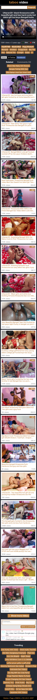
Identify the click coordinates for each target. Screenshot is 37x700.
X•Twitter (11, 57)
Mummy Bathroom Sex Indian (12, 666)
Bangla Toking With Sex (18, 69)
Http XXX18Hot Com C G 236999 (18, 659)
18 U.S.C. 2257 (28, 698)
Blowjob (5, 50)
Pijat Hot (31, 653)
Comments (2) (24, 62)
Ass (3, 52)
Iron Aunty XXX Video (9, 650)
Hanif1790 (6, 47)
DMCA (17, 698)
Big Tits (32, 50)
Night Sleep (25, 656)
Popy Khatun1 (28, 47)
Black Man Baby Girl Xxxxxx (18, 66)
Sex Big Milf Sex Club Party (18, 673)
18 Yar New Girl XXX (24, 689)
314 (26, 43)
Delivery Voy (9, 683)
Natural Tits (10, 52)
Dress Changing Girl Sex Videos (18, 679)
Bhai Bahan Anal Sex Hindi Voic (18, 72)
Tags (12, 698)
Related (9, 62)
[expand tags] (32, 52)
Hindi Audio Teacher (28, 650)
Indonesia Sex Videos (18, 669)
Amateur (13, 50)
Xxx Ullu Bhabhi (13, 656)
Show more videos (20, 615)
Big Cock (29, 683)
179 (33, 43)
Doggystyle (22, 50)
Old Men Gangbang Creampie (14, 653)
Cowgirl (20, 52)
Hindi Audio (19, 683)
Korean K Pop (31, 666)
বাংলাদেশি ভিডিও (9, 689)
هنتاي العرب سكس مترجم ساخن (18, 663)
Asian (27, 52)
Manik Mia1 (16, 47)
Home (5, 698)
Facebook (21, 57)
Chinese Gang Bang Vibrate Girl (18, 686)
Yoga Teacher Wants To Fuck (18, 676)
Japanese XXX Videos (18, 692)
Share (4, 57)
